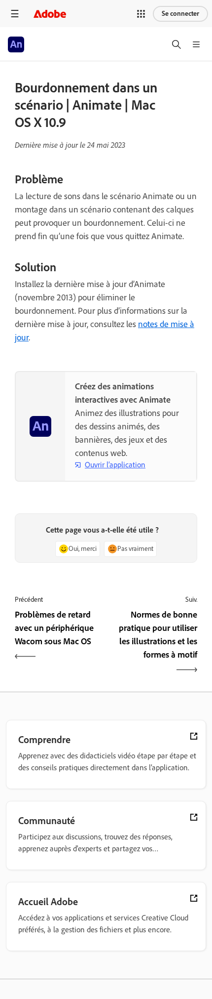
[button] (141, 14)
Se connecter (180, 13)
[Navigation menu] (15, 13)
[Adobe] (50, 13)
